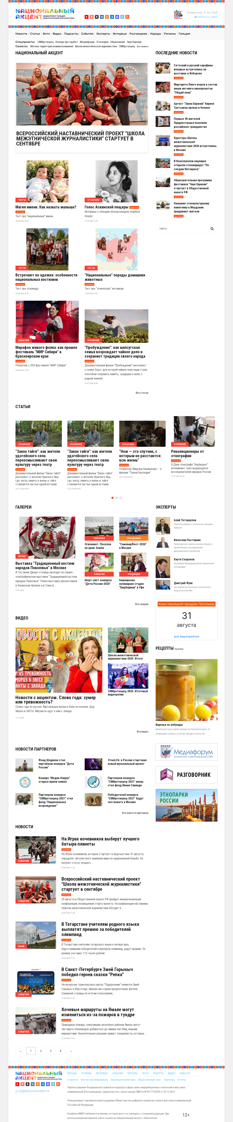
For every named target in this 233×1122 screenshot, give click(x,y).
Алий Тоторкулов (185, 520)
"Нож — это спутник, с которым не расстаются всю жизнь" (140, 455)
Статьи (22, 406)
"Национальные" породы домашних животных (115, 277)
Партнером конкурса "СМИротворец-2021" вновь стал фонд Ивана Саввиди (125, 781)
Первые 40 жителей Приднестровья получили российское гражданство (190, 123)
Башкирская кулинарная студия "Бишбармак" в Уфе (131, 583)
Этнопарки (102, 42)
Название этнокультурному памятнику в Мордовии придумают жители (191, 207)
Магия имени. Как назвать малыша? (45, 207)
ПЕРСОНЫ (132, 1073)
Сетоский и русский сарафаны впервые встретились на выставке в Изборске (193, 69)
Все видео (142, 731)
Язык (21, 946)
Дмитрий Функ (183, 583)
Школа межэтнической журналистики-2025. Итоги (125, 657)
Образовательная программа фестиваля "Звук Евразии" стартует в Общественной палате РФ (193, 186)
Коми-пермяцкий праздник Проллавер (187, 604)
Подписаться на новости (33, 1091)
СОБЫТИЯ (117, 1073)
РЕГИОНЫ (86, 1073)
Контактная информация (94, 1079)
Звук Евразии (134, 42)
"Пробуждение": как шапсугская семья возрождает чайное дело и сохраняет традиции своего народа (115, 352)
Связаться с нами (207, 16)
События (23, 340)
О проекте (72, 1079)
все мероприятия (186, 636)
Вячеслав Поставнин (187, 540)
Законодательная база (122, 1079)
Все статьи (142, 392)
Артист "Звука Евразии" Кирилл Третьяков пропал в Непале (194, 105)
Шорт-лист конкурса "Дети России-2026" (98, 582)
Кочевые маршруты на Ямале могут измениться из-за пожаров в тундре (98, 1012)
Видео (21, 618)
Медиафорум (87, 42)
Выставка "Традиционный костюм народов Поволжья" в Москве (44, 565)
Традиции (134, 574)
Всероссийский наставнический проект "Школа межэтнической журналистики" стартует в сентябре (80, 138)
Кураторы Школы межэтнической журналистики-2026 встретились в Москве (195, 144)
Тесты (22, 200)
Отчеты (181, 1079)
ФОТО (145, 1073)
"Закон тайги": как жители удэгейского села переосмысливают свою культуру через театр (37, 458)
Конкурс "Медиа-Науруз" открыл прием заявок (54, 779)
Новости (24, 826)
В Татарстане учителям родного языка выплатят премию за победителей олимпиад (100, 929)
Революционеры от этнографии (187, 453)
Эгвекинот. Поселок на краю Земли (98, 546)
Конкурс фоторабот (67, 42)
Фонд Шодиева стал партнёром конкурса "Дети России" (56, 763)
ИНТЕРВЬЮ (102, 1073)
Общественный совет (149, 1079)
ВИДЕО (171, 1073)
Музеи (22, 556)
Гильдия (184, 33)
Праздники (134, 538)
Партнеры (169, 1079)
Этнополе (93, 200)
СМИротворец (45, 42)
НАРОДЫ (72, 1073)
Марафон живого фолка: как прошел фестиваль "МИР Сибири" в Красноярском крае (46, 352)
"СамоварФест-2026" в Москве (133, 546)
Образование (117, 42)
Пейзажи (99, 538)
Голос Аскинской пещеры (107, 207)
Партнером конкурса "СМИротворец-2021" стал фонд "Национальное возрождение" (56, 800)
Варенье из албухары (169, 724)
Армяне (179, 649)
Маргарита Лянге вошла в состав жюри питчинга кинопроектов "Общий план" (195, 88)
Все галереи (141, 604)
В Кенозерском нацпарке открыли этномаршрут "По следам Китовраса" (191, 165)
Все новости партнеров (135, 813)
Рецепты (165, 648)
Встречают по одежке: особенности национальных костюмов (46, 277)
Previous (10, 94)
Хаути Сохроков (184, 559)
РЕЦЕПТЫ (158, 1073)
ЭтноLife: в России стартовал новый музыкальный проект (127, 762)
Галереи (23, 507)
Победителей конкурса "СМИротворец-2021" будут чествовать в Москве (126, 798)
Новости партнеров (35, 749)
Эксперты (166, 507)
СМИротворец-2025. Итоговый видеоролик (128, 693)
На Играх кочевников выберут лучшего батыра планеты (100, 841)
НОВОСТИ (185, 1073)
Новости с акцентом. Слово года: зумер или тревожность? (55, 699)
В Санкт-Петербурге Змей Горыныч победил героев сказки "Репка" (97, 972)
